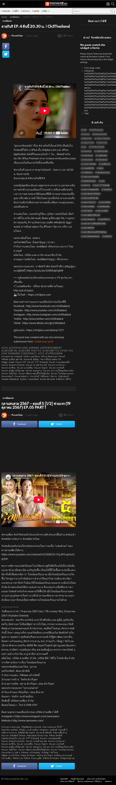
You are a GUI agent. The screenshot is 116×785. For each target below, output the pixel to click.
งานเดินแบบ (105, 164)
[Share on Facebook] (5, 46)
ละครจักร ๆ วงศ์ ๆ (11, 753)
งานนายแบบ (102, 160)
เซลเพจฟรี (64, 779)
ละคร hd (21, 362)
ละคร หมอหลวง (34, 371)
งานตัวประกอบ (101, 151)
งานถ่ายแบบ (25, 11)
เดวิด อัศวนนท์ (48, 379)
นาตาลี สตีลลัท (44, 733)
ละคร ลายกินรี (57, 368)
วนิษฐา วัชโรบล (50, 753)
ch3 (5, 348)
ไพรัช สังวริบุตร (51, 758)
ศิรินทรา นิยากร (49, 376)
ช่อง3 (62, 356)
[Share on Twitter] (5, 54)
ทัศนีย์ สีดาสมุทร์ (27, 733)
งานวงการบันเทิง (89, 164)
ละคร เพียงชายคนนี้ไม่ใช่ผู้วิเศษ (35, 373)
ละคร (102, 181)
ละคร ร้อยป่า (42, 368)
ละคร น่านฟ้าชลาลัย (37, 365)
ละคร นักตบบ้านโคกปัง (14, 365)
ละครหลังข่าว (22, 376)
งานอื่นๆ (44, 11)
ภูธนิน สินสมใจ (10, 738)
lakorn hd (10, 351)
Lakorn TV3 (51, 351)
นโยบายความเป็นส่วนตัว (96, 779)
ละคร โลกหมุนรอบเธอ (62, 373)
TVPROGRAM (54, 354)
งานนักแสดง (5, 11)
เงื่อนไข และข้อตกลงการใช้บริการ (89, 781)
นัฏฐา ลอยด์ (8, 362)
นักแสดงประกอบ (103, 172)
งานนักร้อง (35, 11)
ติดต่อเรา (108, 781)
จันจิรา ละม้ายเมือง (29, 730)
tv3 (41, 354)
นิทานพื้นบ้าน (60, 733)
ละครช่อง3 (8, 376)
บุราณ (6, 736)
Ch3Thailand (19, 348)
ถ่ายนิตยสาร (87, 172)
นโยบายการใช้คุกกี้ (67, 781)
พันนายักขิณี (56, 736)
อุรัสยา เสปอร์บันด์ (30, 379)
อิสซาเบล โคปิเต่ (22, 758)
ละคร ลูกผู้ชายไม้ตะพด (13, 371)
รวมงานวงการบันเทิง (91, 177)
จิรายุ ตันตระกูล (49, 356)
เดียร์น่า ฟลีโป (64, 379)
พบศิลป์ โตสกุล (18, 736)
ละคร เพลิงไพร (10, 373)
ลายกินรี (35, 376)
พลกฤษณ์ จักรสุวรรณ (38, 736)
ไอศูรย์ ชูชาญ (68, 758)
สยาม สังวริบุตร (45, 755)
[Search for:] (93, 11)
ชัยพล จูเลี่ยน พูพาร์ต (12, 359)
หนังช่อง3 (64, 376)
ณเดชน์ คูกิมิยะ (32, 359)
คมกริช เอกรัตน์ (10, 730)
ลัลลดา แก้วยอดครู (31, 753)
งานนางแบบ (88, 160)
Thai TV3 (67, 351)
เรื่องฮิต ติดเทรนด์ (77, 779)
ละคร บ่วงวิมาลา (58, 365)
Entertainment (52, 348)
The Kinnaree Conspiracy (20, 354)
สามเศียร (7, 758)
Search (112, 12)
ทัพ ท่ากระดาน (10, 733)
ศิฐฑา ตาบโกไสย (11, 755)
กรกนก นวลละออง (11, 727)
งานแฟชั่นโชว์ (88, 168)
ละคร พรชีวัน (9, 368)
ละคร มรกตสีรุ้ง (25, 368)
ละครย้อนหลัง (104, 207)
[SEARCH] (113, 4)
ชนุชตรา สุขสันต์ (49, 730)
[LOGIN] (108, 4)
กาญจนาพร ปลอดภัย (12, 356)
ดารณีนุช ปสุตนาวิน (51, 359)
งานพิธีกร (15, 11)
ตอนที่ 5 (63, 730)
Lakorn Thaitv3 (30, 351)
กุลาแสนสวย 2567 (53, 727)
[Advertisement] (45, 60)
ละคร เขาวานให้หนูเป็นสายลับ (59, 371)
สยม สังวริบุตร (29, 755)
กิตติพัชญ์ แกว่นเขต (32, 727)
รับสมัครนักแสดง (89, 181)
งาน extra (87, 151)
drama (34, 348)
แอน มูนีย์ (37, 758)
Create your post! (43, 341)
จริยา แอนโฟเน (32, 356)
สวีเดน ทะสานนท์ (64, 755)
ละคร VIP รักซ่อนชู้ (38, 362)
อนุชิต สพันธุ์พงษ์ (11, 379)
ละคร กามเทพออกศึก (60, 362)
